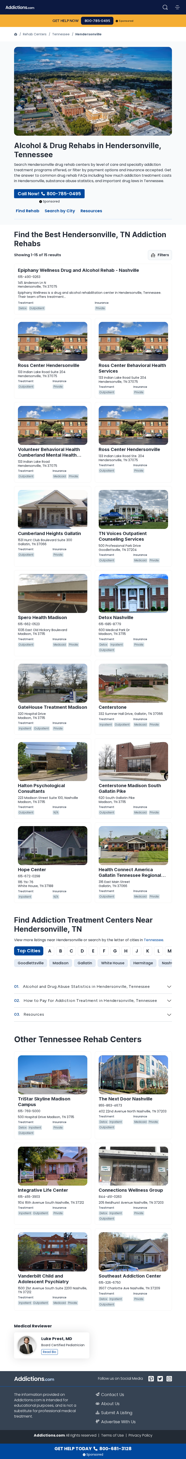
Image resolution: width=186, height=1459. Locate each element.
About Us (110, 1403)
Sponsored (126, 20)
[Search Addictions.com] (165, 7)
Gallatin (85, 963)
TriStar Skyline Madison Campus (44, 1101)
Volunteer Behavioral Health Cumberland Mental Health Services (49, 455)
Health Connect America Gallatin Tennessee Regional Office (130, 875)
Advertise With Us (118, 1422)
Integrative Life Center (43, 1190)
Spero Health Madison (42, 617)
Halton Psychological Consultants (41, 788)
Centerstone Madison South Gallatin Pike (130, 788)
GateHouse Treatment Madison (52, 707)
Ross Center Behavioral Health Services (132, 368)
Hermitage (143, 963)
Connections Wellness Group (131, 1190)
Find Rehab (27, 211)
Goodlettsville (31, 963)
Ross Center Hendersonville (48, 365)
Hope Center (32, 869)
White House (112, 963)
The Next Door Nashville (125, 1099)
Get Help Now (65, 21)
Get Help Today (93, 1448)
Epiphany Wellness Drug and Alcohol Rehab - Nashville (78, 270)
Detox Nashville (116, 617)
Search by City (60, 211)
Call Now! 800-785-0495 (49, 194)
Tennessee (61, 34)
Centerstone (113, 707)
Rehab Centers (34, 34)
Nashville (170, 963)
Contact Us (112, 1394)
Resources (91, 211)
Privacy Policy (140, 1435)
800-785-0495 (97, 21)
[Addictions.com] (16, 34)
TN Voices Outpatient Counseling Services (123, 536)
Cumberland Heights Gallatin (49, 533)
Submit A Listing (116, 1413)
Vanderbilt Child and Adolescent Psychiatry (43, 1278)
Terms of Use (112, 1435)
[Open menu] (177, 7)
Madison (61, 963)
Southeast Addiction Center (130, 1276)
